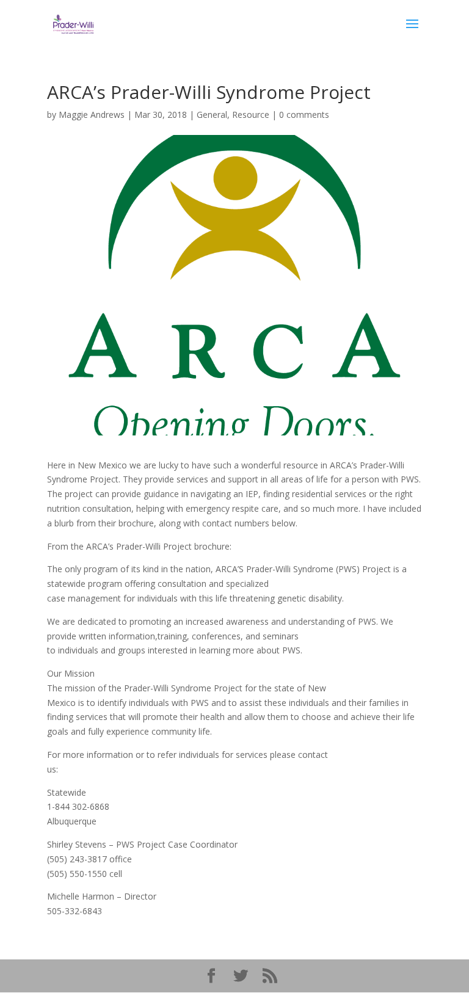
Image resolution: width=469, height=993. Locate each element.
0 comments (304, 114)
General (212, 114)
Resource (250, 114)
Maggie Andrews (92, 114)
